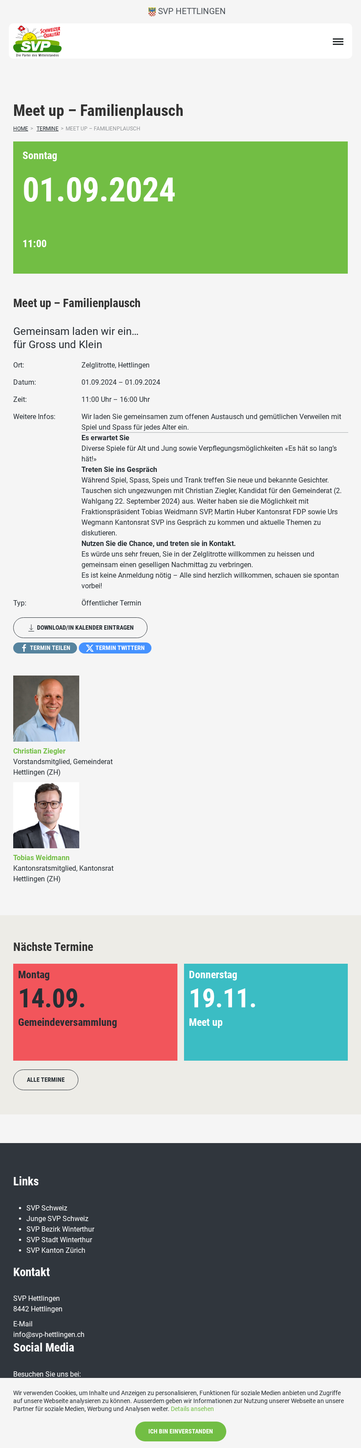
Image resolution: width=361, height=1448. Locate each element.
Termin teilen (49, 647)
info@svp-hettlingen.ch (49, 1334)
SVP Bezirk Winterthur (60, 1229)
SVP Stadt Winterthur (59, 1240)
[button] (327, 1012)
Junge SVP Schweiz (57, 1218)
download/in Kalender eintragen (85, 627)
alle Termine (46, 1079)
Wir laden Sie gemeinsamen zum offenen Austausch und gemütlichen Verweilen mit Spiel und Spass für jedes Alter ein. (211, 421)
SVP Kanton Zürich (55, 1250)
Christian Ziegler (39, 751)
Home (20, 129)
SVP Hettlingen (191, 11)
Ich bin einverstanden (180, 1431)
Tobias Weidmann (41, 858)
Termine (48, 129)
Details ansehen (192, 1408)
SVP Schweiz (46, 1208)
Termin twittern (119, 647)
